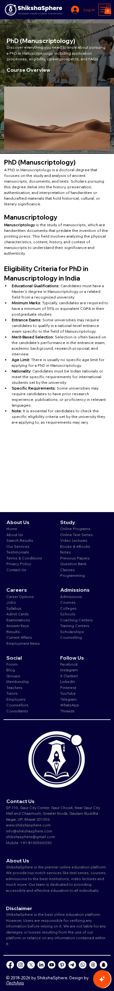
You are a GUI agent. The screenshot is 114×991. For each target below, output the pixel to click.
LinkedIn (67, 681)
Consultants (17, 711)
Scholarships (72, 631)
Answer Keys (17, 625)
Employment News (23, 643)
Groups (13, 676)
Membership (17, 681)
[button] (107, 9)
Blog (10, 670)
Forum (12, 664)
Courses (68, 602)
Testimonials (17, 552)
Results (13, 631)
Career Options (20, 596)
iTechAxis (15, 982)
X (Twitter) (69, 676)
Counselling (71, 637)
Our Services (17, 546)
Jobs (11, 602)
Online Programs (75, 528)
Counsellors (17, 705)
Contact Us (16, 569)
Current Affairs (19, 637)
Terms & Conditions (24, 558)
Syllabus (14, 608)
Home (11, 528)
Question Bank (73, 563)
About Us (14, 534)
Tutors (12, 693)
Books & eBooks (75, 546)
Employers (16, 699)
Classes (68, 569)
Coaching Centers (76, 620)
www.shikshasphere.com (28, 825)
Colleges (68, 608)
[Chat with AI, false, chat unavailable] (102, 979)
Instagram (69, 670)
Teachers (14, 687)
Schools (67, 614)
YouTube (68, 693)
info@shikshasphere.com (29, 831)
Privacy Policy (18, 563)
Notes (65, 552)
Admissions (71, 596)
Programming (72, 575)
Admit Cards (17, 614)
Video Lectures (73, 540)
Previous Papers (75, 558)
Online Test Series (76, 534)
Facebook (69, 664)
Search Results (19, 540)
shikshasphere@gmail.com (30, 836)
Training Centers (74, 625)
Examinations (18, 620)
